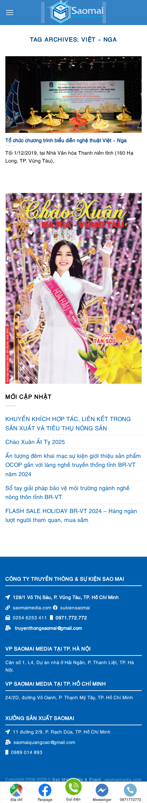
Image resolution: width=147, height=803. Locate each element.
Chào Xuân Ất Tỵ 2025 (35, 441)
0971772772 (130, 799)
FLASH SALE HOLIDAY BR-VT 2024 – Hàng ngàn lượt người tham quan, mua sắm (71, 515)
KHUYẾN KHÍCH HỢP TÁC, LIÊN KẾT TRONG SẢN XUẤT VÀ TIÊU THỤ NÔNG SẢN (68, 423)
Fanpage (45, 799)
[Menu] (9, 12)
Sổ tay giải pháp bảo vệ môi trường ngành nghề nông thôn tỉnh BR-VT (67, 492)
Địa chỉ (16, 799)
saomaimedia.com (123, 779)
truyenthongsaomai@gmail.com (48, 627)
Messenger (102, 799)
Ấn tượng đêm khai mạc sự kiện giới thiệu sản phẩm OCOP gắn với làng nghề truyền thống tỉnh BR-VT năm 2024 (73, 464)
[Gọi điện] (73, 788)
